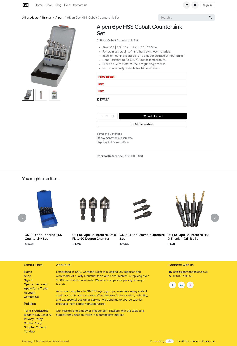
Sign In (28, 280)
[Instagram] (190, 285)
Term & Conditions (36, 310)
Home (28, 272)
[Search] (210, 17)
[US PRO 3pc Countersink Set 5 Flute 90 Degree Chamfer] (94, 209)
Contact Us (31, 297)
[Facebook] (172, 285)
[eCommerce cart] (186, 5)
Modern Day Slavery (38, 315)
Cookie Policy (33, 323)
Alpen (59, 17)
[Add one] (114, 116)
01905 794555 (182, 276)
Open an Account (35, 284)
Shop (27, 276)
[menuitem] (38, 5)
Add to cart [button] (155, 116)
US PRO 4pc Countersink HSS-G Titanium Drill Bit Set (189, 236)
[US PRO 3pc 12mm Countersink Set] (142, 209)
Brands (47, 17)
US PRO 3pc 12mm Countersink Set (142, 236)
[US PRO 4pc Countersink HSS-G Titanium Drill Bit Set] (189, 209)
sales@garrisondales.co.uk (190, 272)
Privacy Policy (33, 319)
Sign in (207, 5)
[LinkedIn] (181, 285)
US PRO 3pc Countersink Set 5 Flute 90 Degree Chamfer (94, 236)
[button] (25, 55)
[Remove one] (100, 116)
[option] (118, 217)
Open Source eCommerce (200, 341)
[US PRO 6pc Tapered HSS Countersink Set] (47, 209)
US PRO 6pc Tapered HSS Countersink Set (43, 236)
